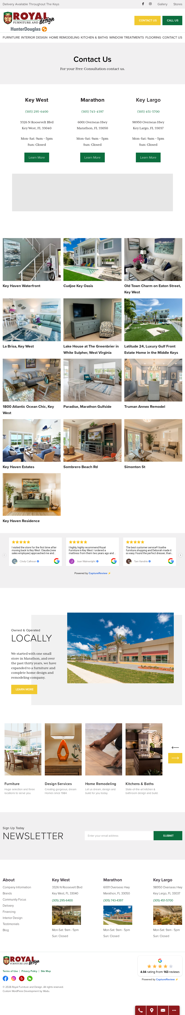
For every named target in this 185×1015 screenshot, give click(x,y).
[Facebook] (5, 978)
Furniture (11, 37)
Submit (168, 836)
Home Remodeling (64, 37)
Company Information (17, 887)
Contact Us (148, 20)
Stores (177, 4)
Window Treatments (126, 37)
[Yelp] (21, 978)
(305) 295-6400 (36, 111)
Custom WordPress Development (21, 991)
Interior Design (34, 37)
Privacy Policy (29, 971)
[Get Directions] (152, 1010)
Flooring (153, 37)
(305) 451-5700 (148, 111)
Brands (7, 893)
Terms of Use (10, 971)
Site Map (46, 971)
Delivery (8, 906)
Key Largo (148, 100)
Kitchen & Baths (94, 37)
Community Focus (14, 899)
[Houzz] (30, 978)
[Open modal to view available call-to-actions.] (174, 1010)
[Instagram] (13, 978)
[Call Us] (140, 1010)
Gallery (162, 4)
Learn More (37, 157)
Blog (6, 930)
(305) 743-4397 (92, 111)
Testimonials (11, 924)
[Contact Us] (163, 1010)
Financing (9, 912)
